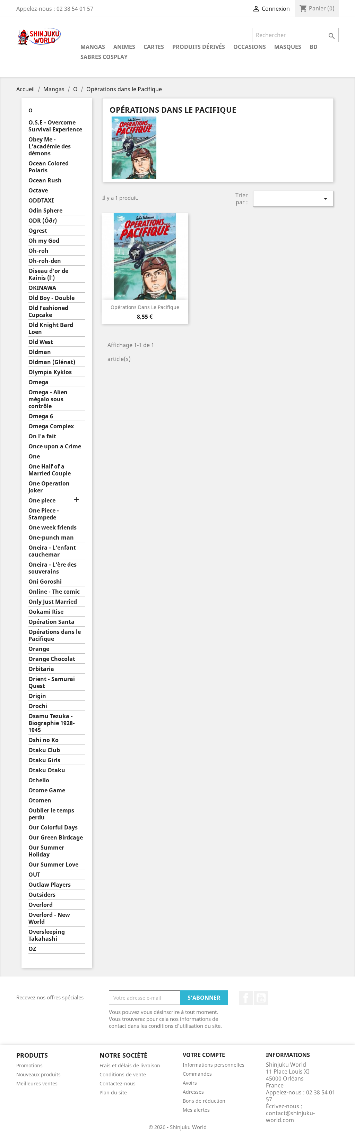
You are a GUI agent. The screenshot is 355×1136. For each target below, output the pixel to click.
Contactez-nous (117, 1083)
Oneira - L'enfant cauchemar (52, 551)
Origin (37, 696)
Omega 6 (40, 416)
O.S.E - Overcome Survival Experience (55, 126)
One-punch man (51, 537)
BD (314, 47)
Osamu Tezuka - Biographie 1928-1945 (51, 723)
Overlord (40, 905)
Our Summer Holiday (46, 851)
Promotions (29, 1065)
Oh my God (43, 240)
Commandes (197, 1073)
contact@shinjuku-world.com (290, 1116)
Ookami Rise (45, 612)
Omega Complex (51, 426)
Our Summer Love (53, 864)
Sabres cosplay (104, 57)
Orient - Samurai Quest (51, 682)
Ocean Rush (45, 180)
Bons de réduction (204, 1101)
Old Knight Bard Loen (50, 328)
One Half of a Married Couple (49, 470)
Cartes (154, 47)
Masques (287, 47)
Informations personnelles (213, 1064)
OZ (32, 949)
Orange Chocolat (51, 659)
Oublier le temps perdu (51, 814)
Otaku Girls (44, 760)
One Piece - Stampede (43, 514)
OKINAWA (42, 288)
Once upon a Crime (54, 446)
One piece (41, 500)
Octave (38, 190)
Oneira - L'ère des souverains (52, 568)
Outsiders (41, 894)
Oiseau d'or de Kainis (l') (48, 274)
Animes (124, 47)
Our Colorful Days (53, 827)
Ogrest (37, 230)
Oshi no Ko (43, 740)
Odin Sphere (45, 210)
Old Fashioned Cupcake (48, 311)
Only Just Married (52, 601)
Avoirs (190, 1082)
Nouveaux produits (38, 1074)
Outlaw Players (49, 884)
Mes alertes (196, 1110)
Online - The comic (54, 591)
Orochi (37, 706)
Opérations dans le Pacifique (54, 635)
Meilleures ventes (37, 1083)
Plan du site (113, 1092)
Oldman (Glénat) (51, 362)
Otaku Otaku (46, 770)
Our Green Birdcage (55, 837)
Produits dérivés (198, 47)
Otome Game (46, 790)
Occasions (249, 47)
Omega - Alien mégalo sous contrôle (48, 399)
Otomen (39, 800)
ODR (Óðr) (42, 220)
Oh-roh (38, 251)
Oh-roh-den (44, 261)
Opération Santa (51, 622)
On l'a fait (42, 436)
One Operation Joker (49, 487)
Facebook (246, 998)
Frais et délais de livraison (129, 1065)
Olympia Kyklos (50, 372)
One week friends (52, 527)
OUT (34, 874)
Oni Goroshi (45, 581)
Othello (38, 780)
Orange (38, 649)
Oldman (39, 352)
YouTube (261, 998)
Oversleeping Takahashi (46, 935)
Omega (38, 382)
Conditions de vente (122, 1074)
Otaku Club (44, 750)
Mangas (92, 47)
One (34, 456)
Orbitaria (41, 669)
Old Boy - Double (51, 298)
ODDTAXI (41, 200)
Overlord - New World (49, 918)
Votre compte (204, 1055)
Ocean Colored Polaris (48, 167)
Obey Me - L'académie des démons (49, 146)
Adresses (193, 1091)
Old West (40, 342)
